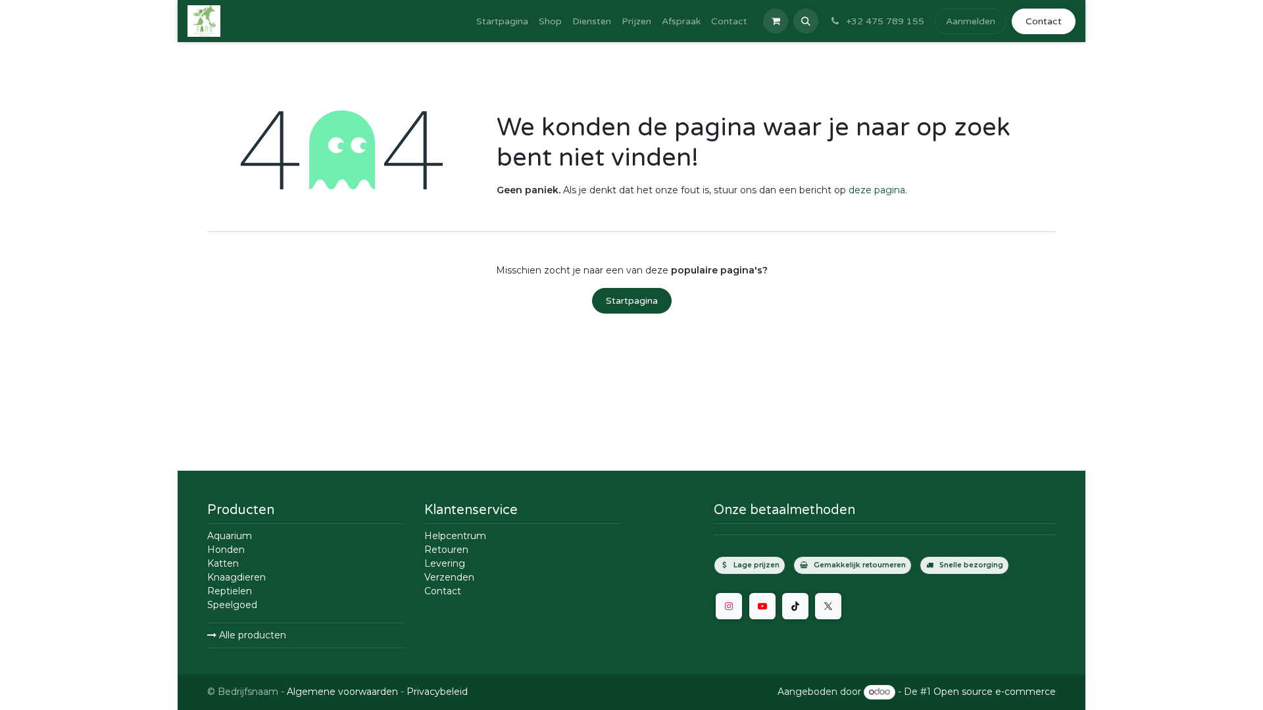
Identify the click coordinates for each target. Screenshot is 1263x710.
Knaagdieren (236, 577)
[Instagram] (729, 606)
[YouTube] (762, 606)
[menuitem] (502, 21)
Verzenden (449, 577)
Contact (1044, 21)
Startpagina (632, 300)
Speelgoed (232, 605)
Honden (226, 550)
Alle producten (251, 635)
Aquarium (229, 536)
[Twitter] (828, 606)
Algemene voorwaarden (342, 692)
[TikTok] (795, 606)
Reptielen (229, 591)
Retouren (446, 550)
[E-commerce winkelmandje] (775, 21)
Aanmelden (970, 21)
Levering (444, 563)
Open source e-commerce (994, 692)
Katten (223, 563)
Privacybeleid (437, 692)
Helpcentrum (455, 536)
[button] (805, 21)
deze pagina (877, 190)
